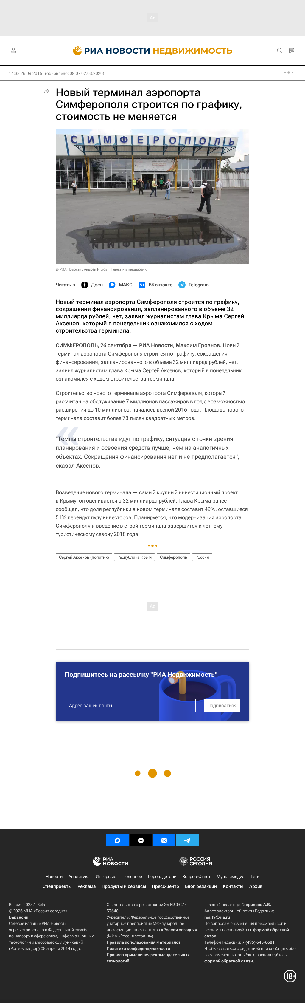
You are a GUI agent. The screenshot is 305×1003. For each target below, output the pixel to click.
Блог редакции (201, 886)
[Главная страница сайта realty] (152, 51)
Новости (54, 876)
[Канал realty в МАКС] (117, 840)
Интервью (106, 876)
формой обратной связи (228, 961)
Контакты (233, 886)
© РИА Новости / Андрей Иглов (82, 269)
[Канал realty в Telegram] (187, 840)
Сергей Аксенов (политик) (84, 557)
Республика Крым (134, 557)
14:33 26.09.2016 (25, 73)
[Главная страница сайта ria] (108, 51)
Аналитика (79, 876)
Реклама (86, 886)
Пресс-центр (165, 886)
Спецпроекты (57, 886)
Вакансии (18, 917)
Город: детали (162, 876)
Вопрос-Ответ (196, 876)
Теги (254, 876)
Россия (202, 557)
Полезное (132, 876)
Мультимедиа (231, 876)
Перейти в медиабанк (129, 269)
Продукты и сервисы (124, 886)
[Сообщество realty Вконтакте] (164, 840)
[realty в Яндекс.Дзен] (141, 840)
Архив (255, 886)
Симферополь (173, 557)
